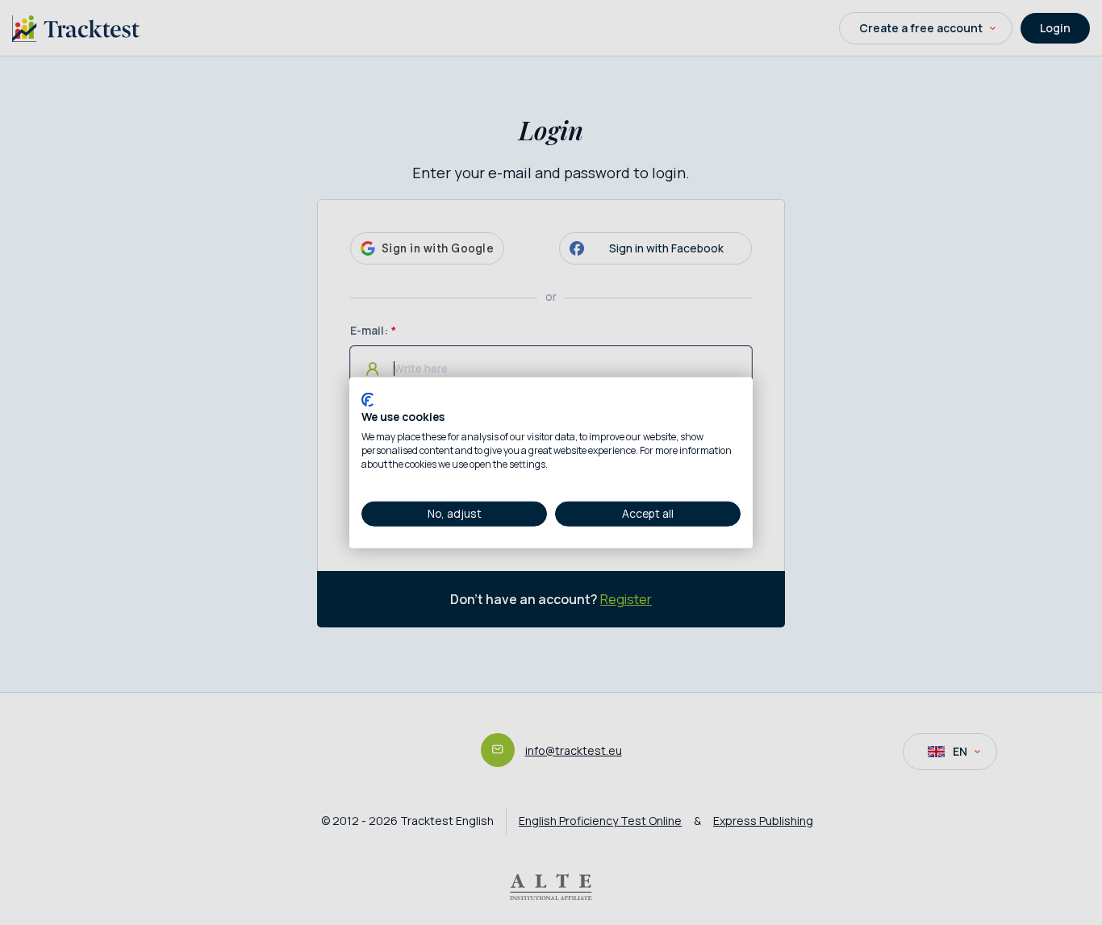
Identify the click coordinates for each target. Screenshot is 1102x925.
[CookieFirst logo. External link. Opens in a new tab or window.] (367, 399)
